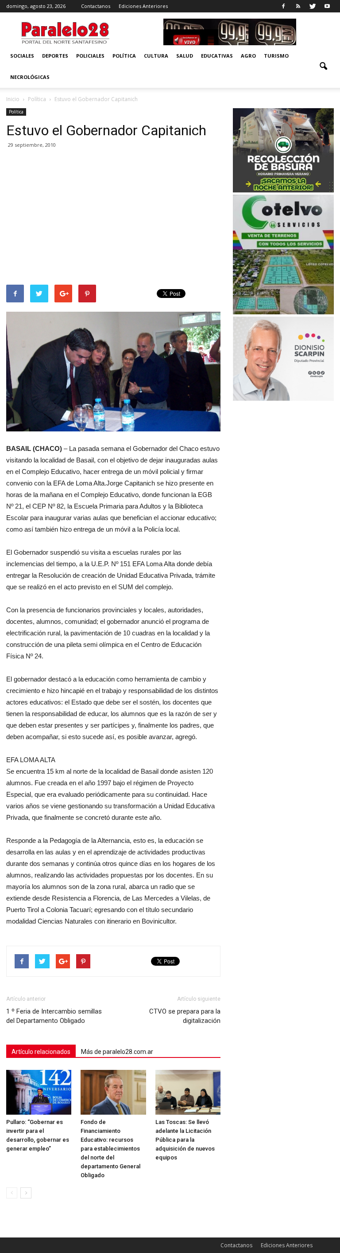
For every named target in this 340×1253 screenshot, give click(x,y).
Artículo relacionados (41, 1051)
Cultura (156, 55)
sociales (22, 55)
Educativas (217, 55)
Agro (248, 55)
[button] (323, 66)
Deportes (55, 55)
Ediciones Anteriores (143, 6)
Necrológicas (30, 77)
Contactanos (95, 6)
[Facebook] (283, 6)
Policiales (90, 55)
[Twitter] (312, 6)
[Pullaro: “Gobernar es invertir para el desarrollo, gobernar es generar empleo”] (38, 1092)
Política (124, 55)
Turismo (276, 55)
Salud (184, 55)
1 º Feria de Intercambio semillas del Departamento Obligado (54, 1016)
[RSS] (298, 6)
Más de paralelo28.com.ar (117, 1051)
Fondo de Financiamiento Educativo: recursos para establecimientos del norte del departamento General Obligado (110, 1149)
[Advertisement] (113, 218)
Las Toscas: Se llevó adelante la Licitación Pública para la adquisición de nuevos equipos (185, 1140)
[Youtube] (327, 6)
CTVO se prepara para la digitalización (184, 1016)
